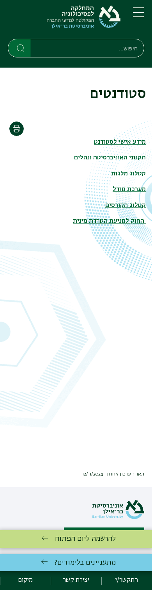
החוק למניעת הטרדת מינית (109, 221)
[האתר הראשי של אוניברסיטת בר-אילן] (118, 517)
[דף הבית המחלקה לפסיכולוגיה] (64, 21)
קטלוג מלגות (128, 174)
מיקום (25, 580)
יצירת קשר (76, 580)
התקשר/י (126, 580)
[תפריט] (138, 15)
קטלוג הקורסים (125, 205)
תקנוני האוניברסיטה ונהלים (110, 158)
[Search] (19, 47)
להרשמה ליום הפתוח (85, 538)
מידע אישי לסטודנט (120, 142)
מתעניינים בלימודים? (85, 562)
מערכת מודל (129, 189)
